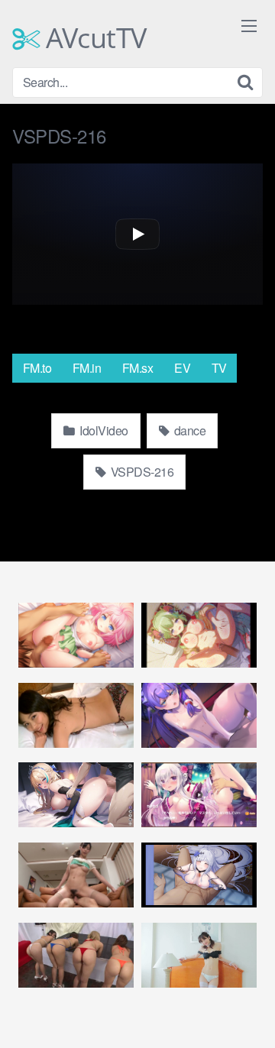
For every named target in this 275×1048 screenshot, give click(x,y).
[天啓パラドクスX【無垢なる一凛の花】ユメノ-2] (199, 635)
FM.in (87, 368)
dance (188, 430)
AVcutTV (93, 38)
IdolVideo (102, 430)
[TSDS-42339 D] (199, 955)
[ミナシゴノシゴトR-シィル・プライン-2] (76, 635)
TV (219, 368)
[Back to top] (248, 1014)
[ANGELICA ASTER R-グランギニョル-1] (199, 875)
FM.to (37, 368)
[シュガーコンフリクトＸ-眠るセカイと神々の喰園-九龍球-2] (199, 715)
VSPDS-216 (140, 471)
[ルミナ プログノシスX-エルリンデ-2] (76, 794)
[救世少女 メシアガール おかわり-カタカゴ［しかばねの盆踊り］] (199, 794)
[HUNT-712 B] (76, 875)
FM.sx (138, 368)
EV (182, 368)
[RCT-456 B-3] (76, 955)
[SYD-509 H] (76, 715)
